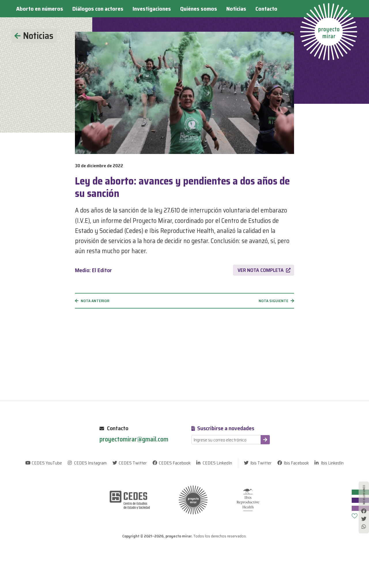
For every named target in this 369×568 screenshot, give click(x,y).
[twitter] (363, 518)
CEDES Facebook (175, 463)
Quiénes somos (198, 8)
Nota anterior (95, 301)
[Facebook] (363, 510)
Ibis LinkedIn (332, 463)
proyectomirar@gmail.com (133, 439)
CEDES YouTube (47, 463)
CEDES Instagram (90, 463)
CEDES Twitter (133, 463)
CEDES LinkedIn (217, 463)
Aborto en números (39, 8)
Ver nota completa (261, 270)
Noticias (236, 8)
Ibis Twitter (261, 463)
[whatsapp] (363, 526)
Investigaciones (152, 8)
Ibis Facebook (296, 463)
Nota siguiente (273, 301)
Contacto (266, 8)
